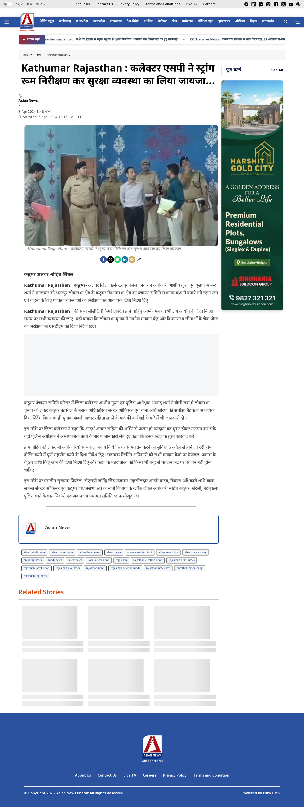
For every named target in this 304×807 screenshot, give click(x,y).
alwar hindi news (34, 552)
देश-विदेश (133, 21)
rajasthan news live (158, 568)
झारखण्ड (224, 21)
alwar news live (168, 552)
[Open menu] (8, 22)
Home (26, 54)
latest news (75, 560)
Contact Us (104, 4)
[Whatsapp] (117, 259)
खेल (174, 21)
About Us (82, 4)
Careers (209, 4)
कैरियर (162, 21)
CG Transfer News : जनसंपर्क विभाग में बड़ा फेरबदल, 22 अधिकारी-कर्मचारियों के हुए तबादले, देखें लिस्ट (225, 40)
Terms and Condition (211, 775)
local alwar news (98, 560)
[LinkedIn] (253, 4)
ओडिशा (240, 21)
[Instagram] (298, 4)
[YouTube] (291, 4)
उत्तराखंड (268, 21)
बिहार (253, 21)
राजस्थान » (39, 54)
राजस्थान (116, 21)
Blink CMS (271, 793)
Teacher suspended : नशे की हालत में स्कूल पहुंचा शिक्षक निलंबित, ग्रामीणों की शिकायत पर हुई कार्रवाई (77, 40)
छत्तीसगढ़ (65, 21)
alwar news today (196, 552)
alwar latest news (62, 552)
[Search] (285, 21)
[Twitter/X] (283, 4)
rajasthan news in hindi (125, 568)
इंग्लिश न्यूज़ (205, 21)
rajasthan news (95, 568)
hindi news (55, 560)
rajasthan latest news (36, 568)
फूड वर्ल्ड (233, 70)
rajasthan (121, 560)
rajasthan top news (35, 576)
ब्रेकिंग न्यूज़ (47, 21)
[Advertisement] (121, 365)
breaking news (33, 560)
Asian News (28, 100)
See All (277, 70)
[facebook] (103, 259)
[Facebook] (276, 4)
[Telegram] (246, 4)
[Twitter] (110, 259)
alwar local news (89, 552)
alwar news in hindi (139, 552)
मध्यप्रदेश (82, 21)
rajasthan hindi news (182, 560)
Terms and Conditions (162, 4)
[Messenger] (261, 4)
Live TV (191, 4)
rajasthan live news (68, 568)
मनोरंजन (187, 21)
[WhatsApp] (268, 4)
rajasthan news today (189, 568)
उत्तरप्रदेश (99, 21)
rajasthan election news (147, 560)
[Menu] (297, 22)
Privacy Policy (129, 4)
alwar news (114, 552)
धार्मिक (148, 21)
